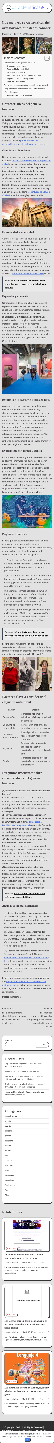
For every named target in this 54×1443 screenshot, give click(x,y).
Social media (10, 1185)
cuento (8, 1126)
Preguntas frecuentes (16, 82)
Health (8, 1146)
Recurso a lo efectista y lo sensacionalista (24, 75)
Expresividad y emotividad (18, 69)
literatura (16, 996)
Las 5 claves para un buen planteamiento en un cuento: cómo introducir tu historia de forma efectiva (25, 1324)
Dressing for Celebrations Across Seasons (22, 1071)
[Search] (46, 8)
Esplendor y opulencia (16, 72)
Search (8, 1040)
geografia (9, 1141)
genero (8, 1136)
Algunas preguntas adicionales (19, 95)
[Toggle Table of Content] (45, 58)
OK (27, 1440)
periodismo (9, 1180)
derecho (8, 1131)
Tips (7, 1195)
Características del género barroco (19, 62)
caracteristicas (37, 33)
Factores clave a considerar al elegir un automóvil (26, 85)
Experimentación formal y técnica (21, 78)
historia (8, 1150)
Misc (7, 1170)
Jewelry (8, 1160)
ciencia (8, 1121)
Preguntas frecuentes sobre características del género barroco (24, 90)
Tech (7, 1190)
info (6, 1155)
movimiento (10, 1175)
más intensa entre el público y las (28, 273)
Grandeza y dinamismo (16, 66)
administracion (11, 1116)
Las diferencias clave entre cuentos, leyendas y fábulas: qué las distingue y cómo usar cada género (26, 1391)
